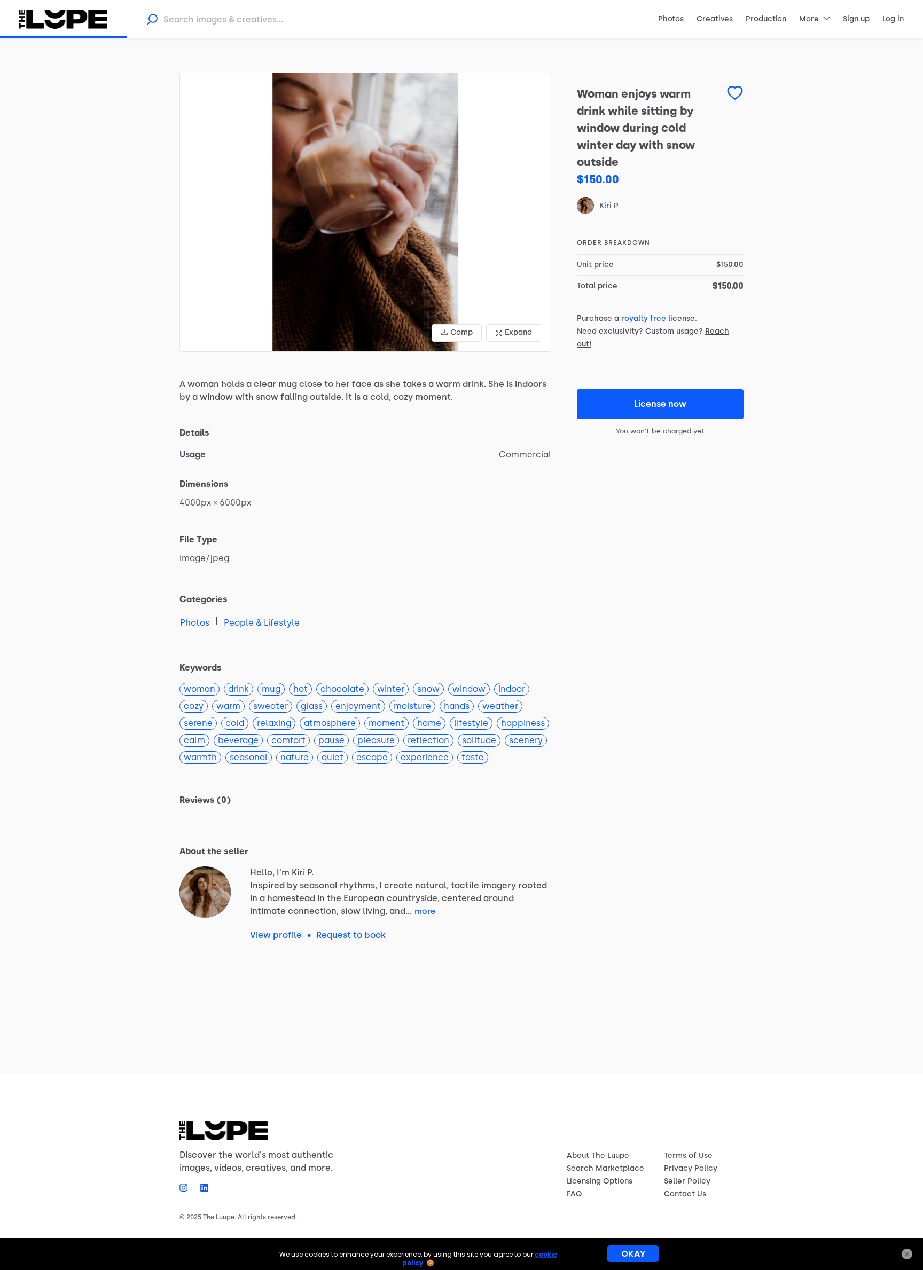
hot (300, 689)
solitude (479, 740)
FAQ (574, 1193)
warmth (200, 757)
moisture (412, 706)
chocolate (342, 689)
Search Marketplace (605, 1168)
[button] (365, 212)
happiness (523, 723)
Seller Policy (687, 1181)
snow (428, 689)
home (429, 723)
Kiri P (608, 205)
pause (331, 740)
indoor (511, 689)
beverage (238, 740)
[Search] (151, 19)
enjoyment (358, 706)
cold (234, 723)
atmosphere (330, 723)
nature (294, 757)
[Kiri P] (205, 892)
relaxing (274, 723)
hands (457, 706)
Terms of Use (688, 1155)
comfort (288, 740)
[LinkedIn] (201, 1187)
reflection (428, 740)
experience (425, 757)
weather (500, 706)
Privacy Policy (690, 1168)
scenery (526, 740)
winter (390, 689)
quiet (332, 757)
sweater (270, 706)
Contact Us (685, 1193)
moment (386, 723)
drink (238, 689)
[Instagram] (186, 1187)
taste (473, 757)
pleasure (376, 740)
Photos (194, 623)
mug (271, 689)
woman (199, 689)
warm (228, 706)
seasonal (249, 757)
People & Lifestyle (262, 623)
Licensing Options (599, 1181)
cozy (194, 706)
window (469, 689)
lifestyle (471, 723)
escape (372, 757)
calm (194, 740)
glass (312, 706)
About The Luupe (598, 1155)
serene (198, 723)
